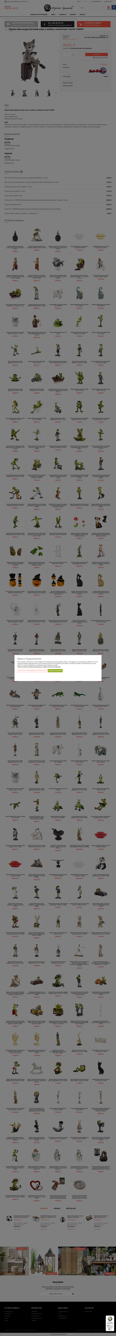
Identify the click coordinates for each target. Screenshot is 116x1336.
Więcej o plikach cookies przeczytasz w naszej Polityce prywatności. (39, 667)
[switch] (110, 1329)
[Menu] (113, 1317)
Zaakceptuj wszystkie (55, 670)
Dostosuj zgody (41, 670)
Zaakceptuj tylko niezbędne (26, 670)
